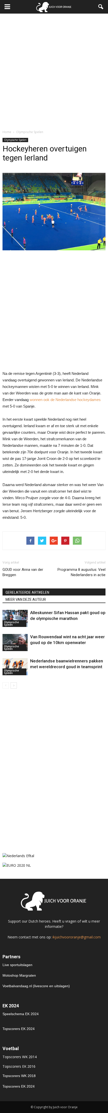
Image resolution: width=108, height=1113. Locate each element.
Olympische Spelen (15, 140)
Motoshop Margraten (19, 975)
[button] (101, 7)
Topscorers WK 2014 (20, 1056)
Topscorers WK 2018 (19, 1076)
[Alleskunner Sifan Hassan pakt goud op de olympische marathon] (15, 618)
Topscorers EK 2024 (19, 1029)
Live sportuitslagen (17, 965)
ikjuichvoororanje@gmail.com (76, 937)
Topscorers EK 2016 (19, 1066)
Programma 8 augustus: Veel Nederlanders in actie (81, 572)
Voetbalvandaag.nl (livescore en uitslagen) (36, 986)
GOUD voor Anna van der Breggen (23, 572)
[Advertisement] (54, 70)
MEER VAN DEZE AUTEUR (26, 600)
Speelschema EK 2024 (21, 1014)
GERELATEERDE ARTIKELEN (27, 592)
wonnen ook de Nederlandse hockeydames (65, 400)
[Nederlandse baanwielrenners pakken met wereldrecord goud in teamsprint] (15, 666)
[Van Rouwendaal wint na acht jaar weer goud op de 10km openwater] (15, 642)
